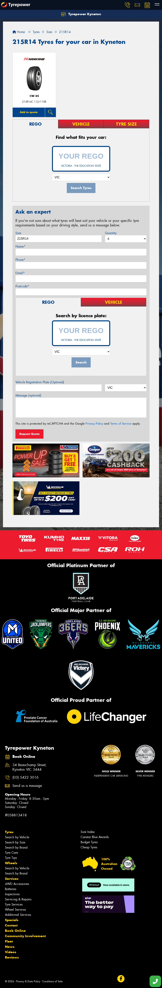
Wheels (11, 863)
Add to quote (29, 112)
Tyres (9, 832)
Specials (11, 920)
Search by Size (15, 842)
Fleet (9, 941)
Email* (20, 273)
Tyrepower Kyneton (84, 14)
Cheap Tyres (89, 847)
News (9, 946)
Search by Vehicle (17, 837)
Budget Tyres (89, 842)
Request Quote (29, 434)
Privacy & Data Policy (28, 981)
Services (11, 878)
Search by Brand (16, 847)
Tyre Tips (11, 858)
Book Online (15, 930)
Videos (10, 952)
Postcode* (22, 286)
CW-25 (34, 96)
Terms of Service (120, 424)
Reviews (12, 957)
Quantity (111, 233)
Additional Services (18, 915)
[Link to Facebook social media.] (120, 978)
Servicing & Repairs (18, 899)
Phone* (20, 260)
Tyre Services (14, 904)
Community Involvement (25, 936)
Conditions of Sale (52, 981)
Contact (11, 925)
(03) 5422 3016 (25, 777)
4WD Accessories (17, 884)
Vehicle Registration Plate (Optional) (39, 382)
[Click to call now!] (127, 5)
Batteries (10, 889)
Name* (20, 246)
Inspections (12, 894)
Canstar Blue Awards (95, 837)
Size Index (88, 832)
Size (18, 233)
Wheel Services (15, 910)
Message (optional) (28, 395)
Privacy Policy (94, 424)
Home (20, 32)
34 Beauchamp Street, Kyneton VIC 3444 (29, 767)
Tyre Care (11, 853)
